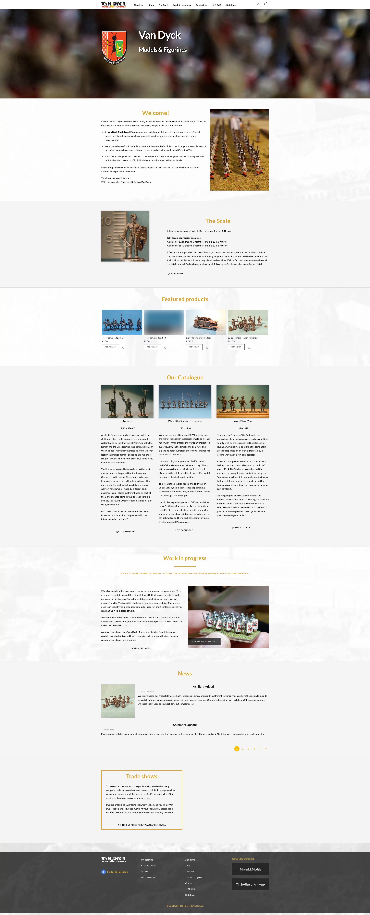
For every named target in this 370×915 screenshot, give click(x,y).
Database (231, 5)
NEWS (217, 5)
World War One (243, 421)
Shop (151, 5)
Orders (144, 871)
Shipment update (185, 725)
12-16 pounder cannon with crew (201, 337)
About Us (138, 5)
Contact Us (201, 5)
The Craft (163, 5)
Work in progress (182, 5)
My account (147, 859)
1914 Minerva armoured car (156, 337)
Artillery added (203, 686)
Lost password (148, 877)
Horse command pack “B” (113, 337)
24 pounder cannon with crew (241, 337)
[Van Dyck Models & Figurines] (113, 4)
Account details (149, 865)
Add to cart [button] (110, 347)
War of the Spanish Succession (185, 421)
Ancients (127, 421)
